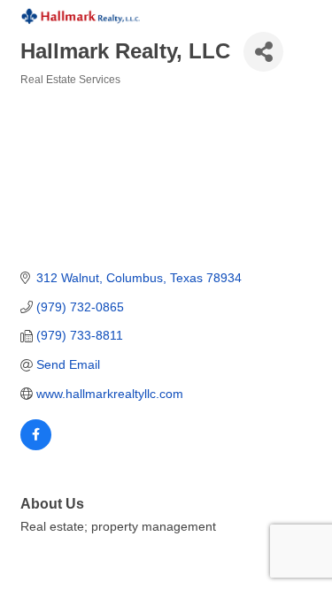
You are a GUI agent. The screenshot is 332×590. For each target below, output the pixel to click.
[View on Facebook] (35, 446)
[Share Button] (263, 52)
